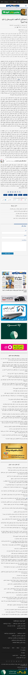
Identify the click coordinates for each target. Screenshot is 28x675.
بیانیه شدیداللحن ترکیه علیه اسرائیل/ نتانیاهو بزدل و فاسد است (15, 609)
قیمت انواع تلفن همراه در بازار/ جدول (20, 218)
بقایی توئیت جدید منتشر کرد (22, 575)
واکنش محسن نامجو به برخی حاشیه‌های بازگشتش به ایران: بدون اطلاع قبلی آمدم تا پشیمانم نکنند (14, 473)
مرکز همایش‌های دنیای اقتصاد (9, 633)
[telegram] (10, 192)
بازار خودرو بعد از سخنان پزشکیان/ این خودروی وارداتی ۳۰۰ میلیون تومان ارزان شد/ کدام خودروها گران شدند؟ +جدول (14, 376)
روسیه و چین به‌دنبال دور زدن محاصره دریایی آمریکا (17, 470)
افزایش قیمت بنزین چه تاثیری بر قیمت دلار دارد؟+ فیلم (17, 476)
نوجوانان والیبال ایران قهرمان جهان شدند (19, 401)
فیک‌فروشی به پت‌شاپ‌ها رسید (21, 595)
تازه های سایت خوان (14, 464)
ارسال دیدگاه (7, 253)
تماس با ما (23, 647)
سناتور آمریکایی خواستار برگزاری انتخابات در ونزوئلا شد (17, 467)
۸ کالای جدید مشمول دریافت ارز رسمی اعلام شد (18, 209)
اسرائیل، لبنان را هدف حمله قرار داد (21, 538)
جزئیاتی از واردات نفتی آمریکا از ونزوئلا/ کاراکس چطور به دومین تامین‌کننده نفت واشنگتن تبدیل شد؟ (15, 589)
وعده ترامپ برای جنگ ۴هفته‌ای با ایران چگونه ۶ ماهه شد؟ (16, 438)
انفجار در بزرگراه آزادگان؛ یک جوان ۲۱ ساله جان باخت (17, 373)
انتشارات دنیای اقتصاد (21, 633)
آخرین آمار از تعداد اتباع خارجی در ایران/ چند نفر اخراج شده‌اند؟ (15, 567)
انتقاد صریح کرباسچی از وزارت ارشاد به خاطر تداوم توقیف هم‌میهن (15, 362)
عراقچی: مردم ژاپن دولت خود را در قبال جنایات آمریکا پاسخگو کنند (15, 404)
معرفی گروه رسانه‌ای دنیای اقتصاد (19, 623)
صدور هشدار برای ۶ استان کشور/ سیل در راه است (18, 429)
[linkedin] (13, 192)
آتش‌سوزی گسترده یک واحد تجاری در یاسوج (19, 478)
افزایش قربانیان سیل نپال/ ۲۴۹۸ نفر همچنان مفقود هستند (16, 612)
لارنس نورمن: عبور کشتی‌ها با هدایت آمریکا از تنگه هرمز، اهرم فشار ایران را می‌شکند (14, 380)
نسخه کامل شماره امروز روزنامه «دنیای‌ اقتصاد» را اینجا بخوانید (14, 291)
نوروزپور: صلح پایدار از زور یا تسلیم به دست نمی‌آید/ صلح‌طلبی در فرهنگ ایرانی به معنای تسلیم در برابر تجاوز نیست (15, 481)
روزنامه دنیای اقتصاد (7, 623)
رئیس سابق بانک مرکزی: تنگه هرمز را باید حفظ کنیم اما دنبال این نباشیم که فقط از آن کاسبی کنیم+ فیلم (14, 499)
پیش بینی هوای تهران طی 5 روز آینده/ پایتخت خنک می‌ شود (15, 525)
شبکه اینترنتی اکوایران (21, 626)
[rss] (14, 661)
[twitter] (15, 192)
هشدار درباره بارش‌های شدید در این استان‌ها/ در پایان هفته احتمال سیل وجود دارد (14, 396)
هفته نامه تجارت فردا (11, 626)
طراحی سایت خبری (22, 669)
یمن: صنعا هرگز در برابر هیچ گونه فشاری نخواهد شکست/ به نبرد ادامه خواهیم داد (14, 528)
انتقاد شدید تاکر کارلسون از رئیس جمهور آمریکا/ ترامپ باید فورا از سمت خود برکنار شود (14, 491)
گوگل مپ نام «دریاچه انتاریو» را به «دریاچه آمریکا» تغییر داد (16, 484)
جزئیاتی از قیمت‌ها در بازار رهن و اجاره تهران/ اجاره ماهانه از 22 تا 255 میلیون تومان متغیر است (14, 564)
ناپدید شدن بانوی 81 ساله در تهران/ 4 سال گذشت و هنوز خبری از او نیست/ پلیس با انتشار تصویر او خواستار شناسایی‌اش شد (14, 598)
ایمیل (25, 235)
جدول (19, 79)
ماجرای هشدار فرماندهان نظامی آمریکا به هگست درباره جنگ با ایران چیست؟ (14, 509)
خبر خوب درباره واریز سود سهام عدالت (20, 391)
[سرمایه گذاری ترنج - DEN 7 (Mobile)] (14, 12)
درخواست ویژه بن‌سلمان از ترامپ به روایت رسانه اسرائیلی (16, 592)
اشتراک (13, 647)
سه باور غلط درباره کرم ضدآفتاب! (21, 216)
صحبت (10, 195)
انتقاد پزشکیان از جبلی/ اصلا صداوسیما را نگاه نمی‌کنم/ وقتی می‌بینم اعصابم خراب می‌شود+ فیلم (14, 519)
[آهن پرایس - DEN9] (14, 312)
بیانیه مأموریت (15, 655)
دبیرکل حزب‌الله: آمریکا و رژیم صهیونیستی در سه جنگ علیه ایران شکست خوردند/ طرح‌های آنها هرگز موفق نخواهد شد (14, 542)
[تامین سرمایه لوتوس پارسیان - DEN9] (14, 331)
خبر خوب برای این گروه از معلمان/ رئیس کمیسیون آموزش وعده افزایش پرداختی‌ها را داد (14, 572)
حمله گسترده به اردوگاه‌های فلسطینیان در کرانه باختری (17, 584)
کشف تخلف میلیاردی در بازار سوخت (20, 548)
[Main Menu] (26, 5)
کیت (15, 195)
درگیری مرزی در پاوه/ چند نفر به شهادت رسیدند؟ (18, 516)
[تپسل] (1, 160)
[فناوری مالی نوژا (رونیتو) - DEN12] (14, 451)
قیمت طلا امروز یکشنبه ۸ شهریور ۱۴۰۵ (20, 388)
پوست (25, 195)
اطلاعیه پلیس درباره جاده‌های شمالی (20, 586)
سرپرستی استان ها (6, 647)
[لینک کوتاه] (20, 192)
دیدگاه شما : (24, 240)
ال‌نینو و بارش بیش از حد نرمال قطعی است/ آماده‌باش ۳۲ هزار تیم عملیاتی (14, 370)
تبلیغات (17, 647)
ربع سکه (26, 1)
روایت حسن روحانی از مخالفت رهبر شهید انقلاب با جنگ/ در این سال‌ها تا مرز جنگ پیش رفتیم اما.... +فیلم (14, 432)
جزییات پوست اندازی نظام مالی (21, 213)
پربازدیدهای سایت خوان (14, 355)
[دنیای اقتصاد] (12, 6)
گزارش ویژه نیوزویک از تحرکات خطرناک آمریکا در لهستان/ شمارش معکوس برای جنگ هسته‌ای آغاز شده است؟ (15, 581)
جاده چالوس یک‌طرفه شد (22, 569)
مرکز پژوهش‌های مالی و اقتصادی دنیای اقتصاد (16, 638)
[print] (8, 192)
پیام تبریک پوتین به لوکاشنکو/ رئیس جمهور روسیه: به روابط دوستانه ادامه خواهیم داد (14, 545)
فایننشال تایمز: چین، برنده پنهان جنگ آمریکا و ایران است (17, 551)
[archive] (7, 661)
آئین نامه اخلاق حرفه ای (20, 657)
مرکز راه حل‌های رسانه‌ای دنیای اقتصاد (18, 640)
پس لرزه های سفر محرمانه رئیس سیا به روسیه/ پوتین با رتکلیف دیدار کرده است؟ (14, 495)
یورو (14, 1)
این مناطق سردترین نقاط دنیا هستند (20, 211)
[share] (12, 661)
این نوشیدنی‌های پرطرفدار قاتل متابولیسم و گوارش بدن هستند (15, 426)
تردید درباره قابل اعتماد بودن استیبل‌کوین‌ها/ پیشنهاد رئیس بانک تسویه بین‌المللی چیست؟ (14, 601)
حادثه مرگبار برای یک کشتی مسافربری (20, 512)
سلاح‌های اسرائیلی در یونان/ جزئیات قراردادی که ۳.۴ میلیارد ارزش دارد (14, 614)
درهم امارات (2, 1)
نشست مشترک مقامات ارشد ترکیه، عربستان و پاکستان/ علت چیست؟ (15, 514)
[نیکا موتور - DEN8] (14, 298)
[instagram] (21, 661)
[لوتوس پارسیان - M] (14, 672)
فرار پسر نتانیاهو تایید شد (22, 607)
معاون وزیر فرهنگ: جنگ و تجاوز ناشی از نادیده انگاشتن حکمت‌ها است (14, 502)
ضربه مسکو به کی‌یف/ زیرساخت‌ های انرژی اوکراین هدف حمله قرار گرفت (14, 522)
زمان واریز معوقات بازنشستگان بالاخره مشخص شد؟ (17, 399)
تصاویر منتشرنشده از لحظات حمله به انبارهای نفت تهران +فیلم (15, 393)
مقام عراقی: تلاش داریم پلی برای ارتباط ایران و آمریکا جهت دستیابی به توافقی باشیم (14, 435)
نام (25, 230)
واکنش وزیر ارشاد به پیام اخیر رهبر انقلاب (19, 578)
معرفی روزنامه (22, 655)
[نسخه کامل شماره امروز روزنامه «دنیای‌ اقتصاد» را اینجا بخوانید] (14, 279)
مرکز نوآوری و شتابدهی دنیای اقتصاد (18, 635)
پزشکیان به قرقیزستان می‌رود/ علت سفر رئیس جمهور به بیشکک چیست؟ (15, 505)
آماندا (5, 195)
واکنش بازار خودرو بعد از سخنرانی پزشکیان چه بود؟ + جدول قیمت (14, 406)
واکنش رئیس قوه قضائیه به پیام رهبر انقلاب (19, 553)
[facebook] (17, 192)
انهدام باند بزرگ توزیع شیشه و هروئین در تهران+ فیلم (17, 604)
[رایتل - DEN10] (14, 347)
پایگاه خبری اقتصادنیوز (21, 628)
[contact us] (9, 661)
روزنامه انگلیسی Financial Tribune (19, 642)
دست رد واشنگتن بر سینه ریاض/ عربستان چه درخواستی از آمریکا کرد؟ (14, 414)
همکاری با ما (23, 650)
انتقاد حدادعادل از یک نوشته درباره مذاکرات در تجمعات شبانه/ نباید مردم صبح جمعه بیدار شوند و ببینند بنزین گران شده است (14, 359)
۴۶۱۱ (22, 25)
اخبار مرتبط (14, 206)
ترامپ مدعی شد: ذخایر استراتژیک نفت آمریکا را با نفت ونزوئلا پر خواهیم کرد (15, 488)
